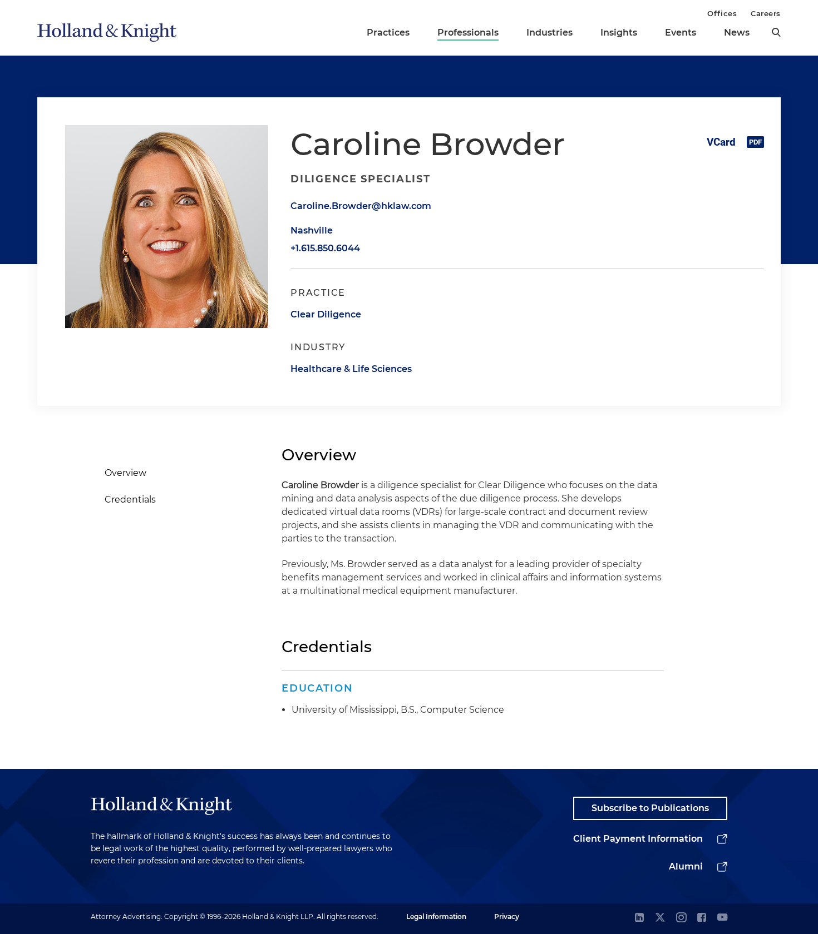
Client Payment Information (638, 838)
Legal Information (436, 916)
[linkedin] (639, 918)
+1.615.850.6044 (325, 248)
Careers (766, 13)
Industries (549, 32)
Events (680, 32)
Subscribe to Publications (650, 808)
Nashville (311, 230)
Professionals (468, 32)
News (737, 32)
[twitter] (660, 918)
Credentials (130, 499)
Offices (722, 13)
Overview (125, 473)
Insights (618, 32)
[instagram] (681, 918)
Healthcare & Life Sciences (351, 369)
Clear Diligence (325, 314)
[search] (776, 32)
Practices (388, 32)
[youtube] (722, 918)
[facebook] (701, 918)
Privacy (506, 916)
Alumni (686, 866)
